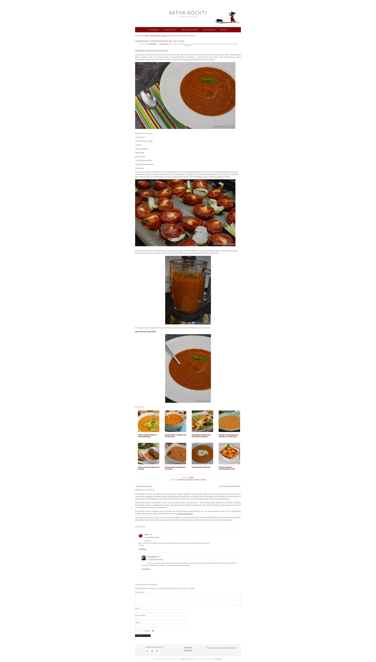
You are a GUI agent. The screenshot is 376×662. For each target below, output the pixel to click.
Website (138, 622)
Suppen (191, 477)
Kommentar (140, 592)
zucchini (203, 480)
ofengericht (189, 480)
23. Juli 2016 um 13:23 (152, 537)
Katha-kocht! (188, 12)
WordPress (218, 659)
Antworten (143, 549)
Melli (146, 534)
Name (137, 608)
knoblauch (181, 480)
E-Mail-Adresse (140, 615)
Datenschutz (188, 650)
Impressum (188, 647)
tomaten (197, 480)
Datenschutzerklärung (185, 514)
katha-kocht (152, 556)
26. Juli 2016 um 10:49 (155, 559)
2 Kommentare (164, 44)
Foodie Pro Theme (186, 659)
